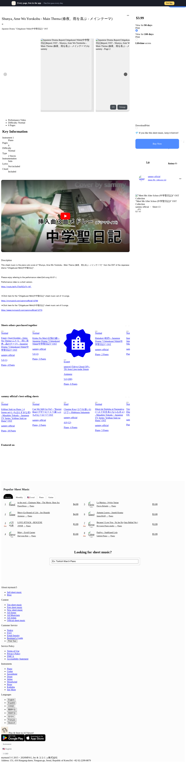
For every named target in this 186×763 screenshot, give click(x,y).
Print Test (12, 641)
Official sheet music (16, 620)
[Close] (172, 3)
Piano (9, 669)
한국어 (11, 716)
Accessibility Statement (17, 659)
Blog (9, 595)
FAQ (9, 633)
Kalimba (11, 687)
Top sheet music (14, 605)
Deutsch (11, 723)
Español (11, 703)
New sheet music (15, 610)
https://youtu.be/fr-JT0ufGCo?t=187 (16, 286)
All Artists (11, 618)
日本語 (11, 706)
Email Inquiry (13, 635)
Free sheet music (14, 607)
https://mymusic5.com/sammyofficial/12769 (19, 300)
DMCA (10, 656)
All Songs (11, 612)
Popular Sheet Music (16, 489)
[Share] (128, 15)
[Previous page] (5, 74)
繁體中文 (12, 709)
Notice (10, 630)
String (9, 679)
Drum (9, 676)
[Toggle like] (180, 178)
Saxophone (12, 674)
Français (11, 720)
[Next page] (125, 74)
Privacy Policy (13, 653)
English (11, 700)
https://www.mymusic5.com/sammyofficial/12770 (21, 310)
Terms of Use (13, 651)
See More (11, 689)
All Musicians (13, 615)
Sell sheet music (14, 592)
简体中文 (12, 713)
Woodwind (12, 682)
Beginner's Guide (15, 638)
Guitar (10, 671)
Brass (9, 684)
